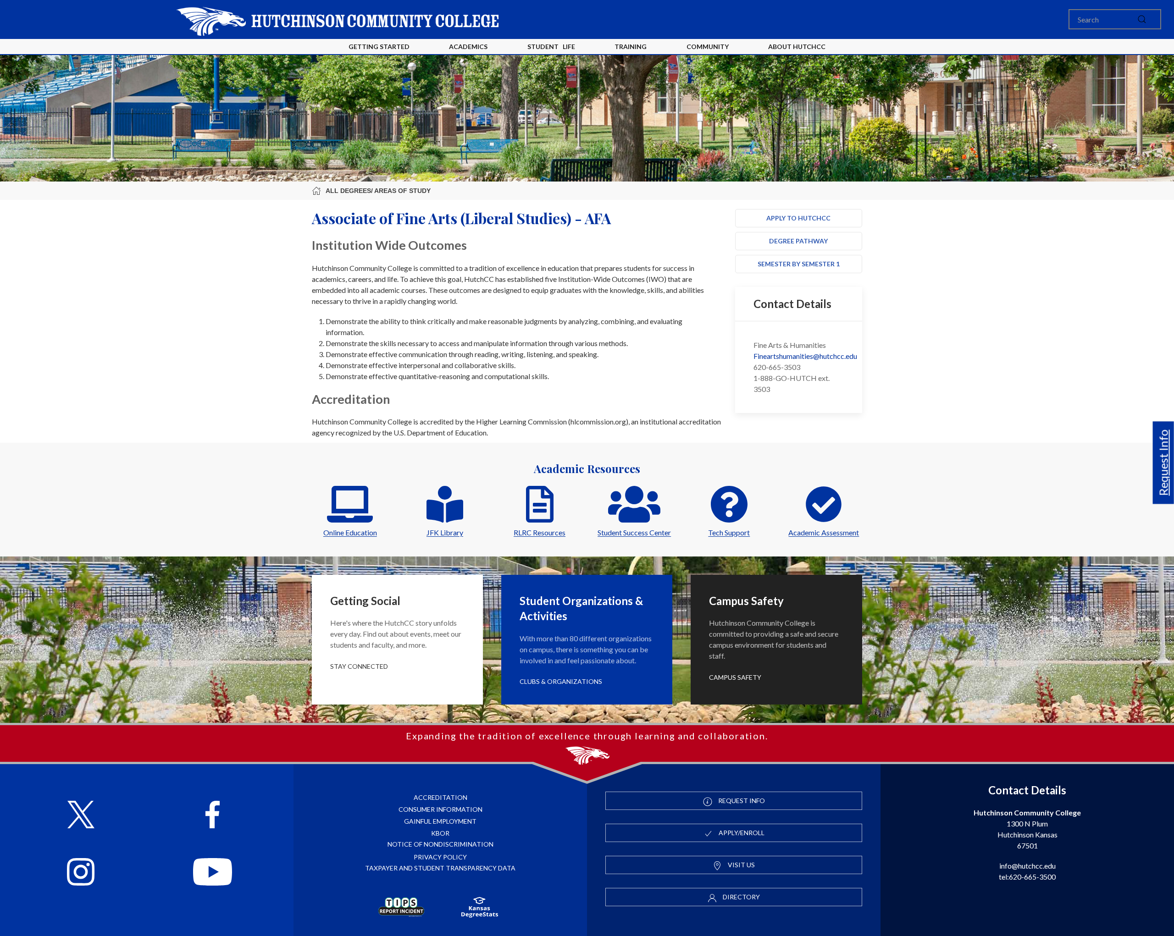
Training (631, 46)
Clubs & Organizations (561, 681)
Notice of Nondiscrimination (440, 844)
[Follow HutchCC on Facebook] (212, 815)
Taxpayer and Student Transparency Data (440, 868)
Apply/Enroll (740, 833)
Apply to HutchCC (798, 218)
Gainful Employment (440, 821)
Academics (468, 46)
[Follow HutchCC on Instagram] (80, 873)
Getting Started (379, 46)
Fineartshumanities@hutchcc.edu (805, 356)
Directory (740, 897)
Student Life (551, 46)
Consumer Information (440, 809)
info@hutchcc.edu (1027, 865)
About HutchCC (796, 46)
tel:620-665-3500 (1027, 876)
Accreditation (440, 797)
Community (708, 46)
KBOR (440, 833)
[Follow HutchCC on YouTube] (212, 873)
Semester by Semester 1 (799, 264)
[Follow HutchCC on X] (80, 815)
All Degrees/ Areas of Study (378, 190)
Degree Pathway (798, 241)
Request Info (1163, 462)
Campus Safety (735, 677)
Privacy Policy (440, 857)
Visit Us (740, 865)
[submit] (1142, 19)
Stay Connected (359, 666)
